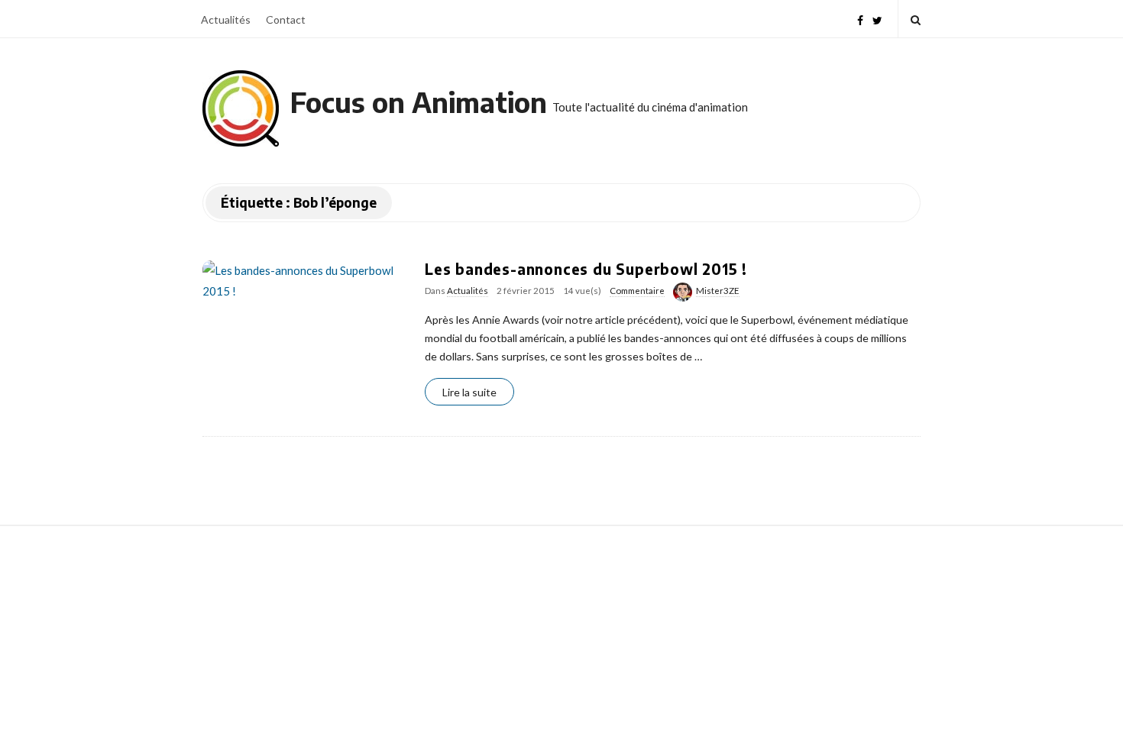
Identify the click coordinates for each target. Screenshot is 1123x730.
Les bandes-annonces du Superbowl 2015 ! (586, 269)
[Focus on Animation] (240, 108)
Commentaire (637, 291)
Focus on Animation (418, 102)
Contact (286, 19)
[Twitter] (877, 18)
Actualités (226, 19)
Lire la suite (469, 392)
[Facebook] (860, 18)
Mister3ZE (717, 291)
